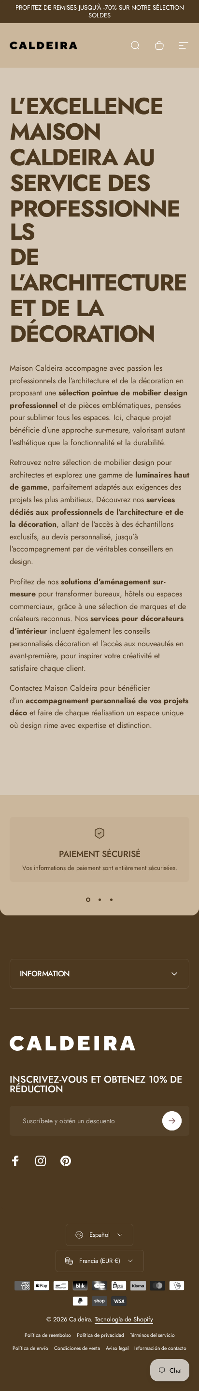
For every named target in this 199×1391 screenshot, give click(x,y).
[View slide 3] (111, 899)
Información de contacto (160, 1348)
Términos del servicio (152, 1335)
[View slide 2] (99, 899)
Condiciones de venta (77, 1348)
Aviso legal (117, 1348)
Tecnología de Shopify (124, 1319)
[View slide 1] (88, 899)
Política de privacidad (100, 1335)
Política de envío (30, 1348)
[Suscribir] (172, 1120)
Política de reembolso (48, 1335)
